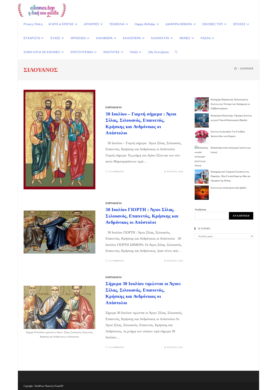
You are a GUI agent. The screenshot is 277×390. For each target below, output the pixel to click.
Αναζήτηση (200, 209)
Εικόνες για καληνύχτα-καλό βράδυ (228, 187)
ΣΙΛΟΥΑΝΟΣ (246, 68)
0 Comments (116, 171)
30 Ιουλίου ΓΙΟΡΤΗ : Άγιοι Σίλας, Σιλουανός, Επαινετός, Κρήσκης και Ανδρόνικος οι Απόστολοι (142, 216)
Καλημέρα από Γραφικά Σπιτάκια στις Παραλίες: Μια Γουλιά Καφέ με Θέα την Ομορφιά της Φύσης (231, 176)
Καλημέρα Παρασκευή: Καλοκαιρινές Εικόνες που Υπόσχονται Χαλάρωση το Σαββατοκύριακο (230, 104)
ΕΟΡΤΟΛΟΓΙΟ (114, 107)
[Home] (235, 68)
